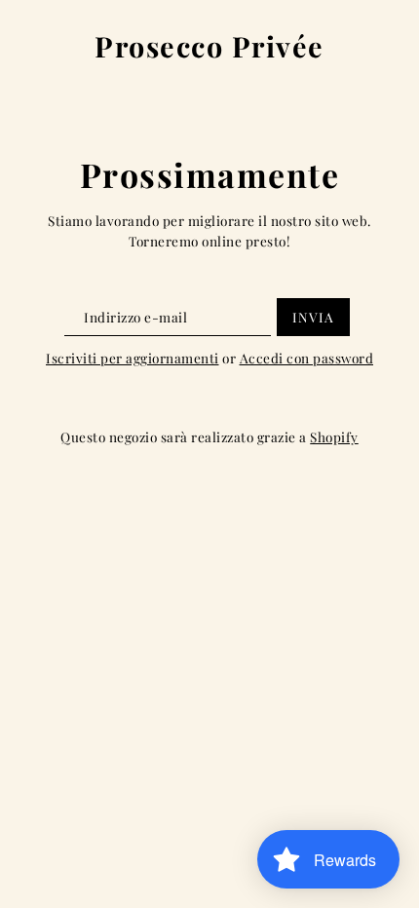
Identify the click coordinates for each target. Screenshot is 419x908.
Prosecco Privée (209, 46)
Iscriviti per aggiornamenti (132, 357)
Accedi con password (307, 357)
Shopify (334, 436)
